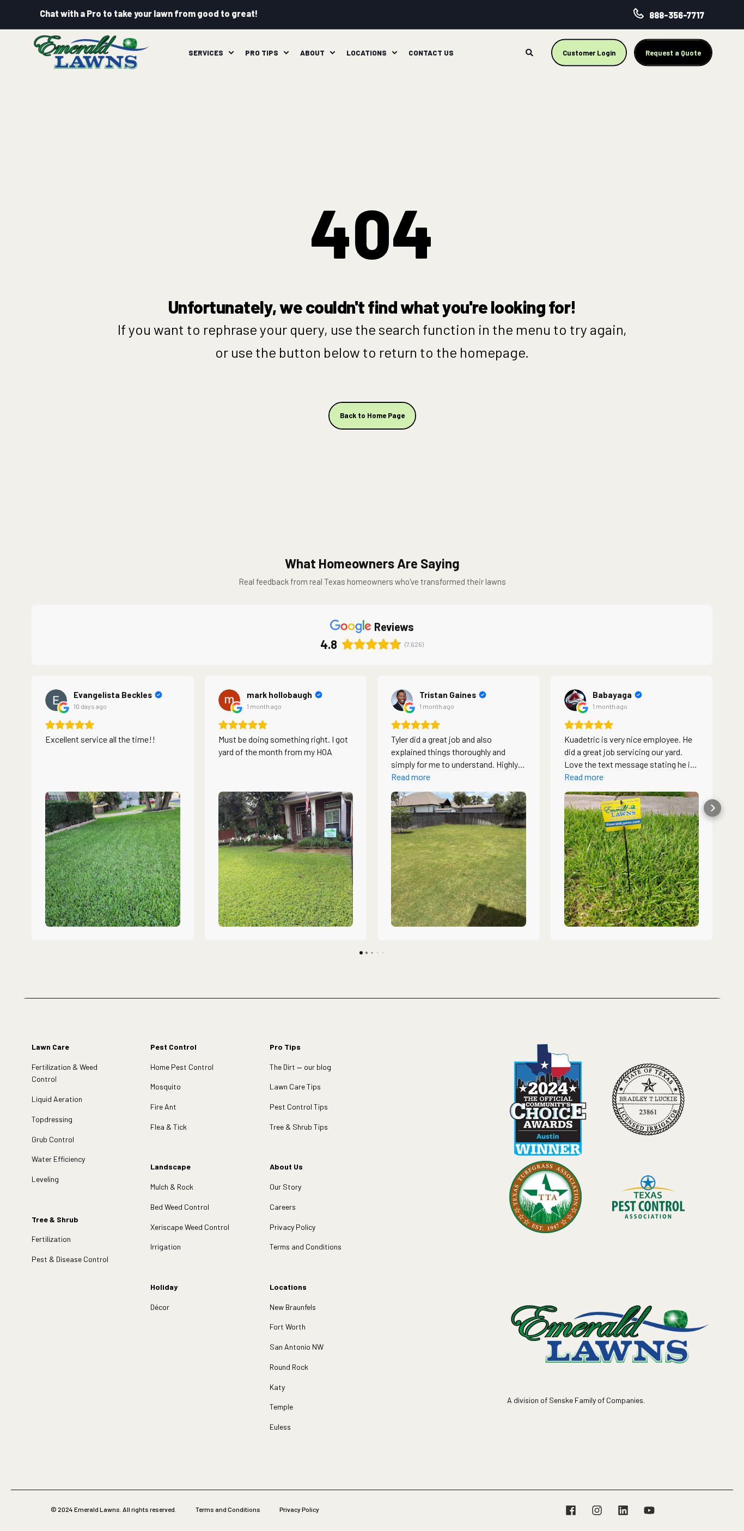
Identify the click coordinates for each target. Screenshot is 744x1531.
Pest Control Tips (299, 1106)
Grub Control (53, 1139)
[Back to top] (722, 1509)
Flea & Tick (168, 1126)
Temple (281, 1406)
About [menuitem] (312, 52)
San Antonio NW (297, 1346)
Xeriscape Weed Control (189, 1227)
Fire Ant (163, 1106)
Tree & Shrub (55, 1219)
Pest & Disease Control (70, 1259)
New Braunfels (293, 1307)
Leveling (45, 1179)
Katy (277, 1387)
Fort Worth (288, 1326)
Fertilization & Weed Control (64, 1073)
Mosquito (165, 1086)
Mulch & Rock (171, 1186)
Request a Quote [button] (673, 52)
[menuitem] (231, 53)
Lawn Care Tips (295, 1086)
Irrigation (165, 1246)
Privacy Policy (292, 1227)
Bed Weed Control (179, 1206)
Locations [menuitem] (366, 52)
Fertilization (51, 1239)
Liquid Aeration (57, 1099)
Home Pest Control (182, 1066)
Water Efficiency (58, 1158)
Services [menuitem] (205, 52)
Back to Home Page (372, 415)
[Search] (530, 51)
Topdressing (52, 1119)
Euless (280, 1426)
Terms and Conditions (305, 1246)
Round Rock (289, 1366)
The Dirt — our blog (300, 1066)
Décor (159, 1307)
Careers (283, 1206)
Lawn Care (50, 1046)
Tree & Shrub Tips (299, 1126)
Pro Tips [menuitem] (261, 52)
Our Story (285, 1186)
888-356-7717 (676, 15)
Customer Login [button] (589, 52)
